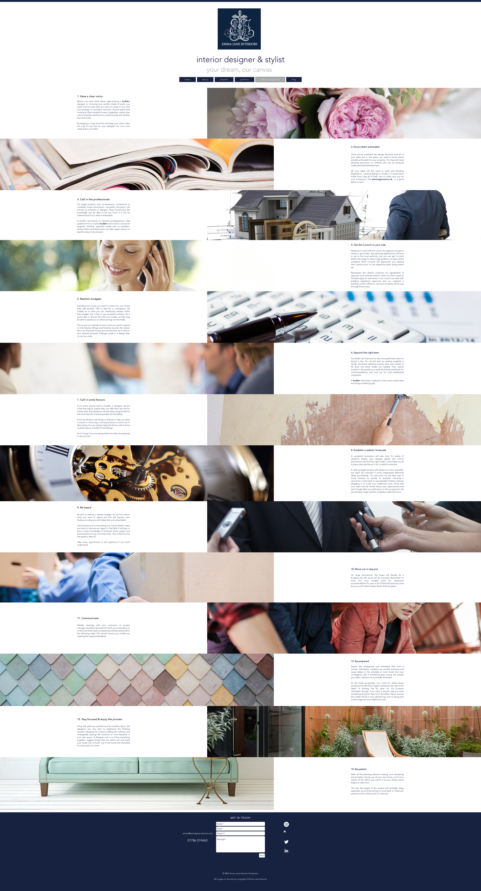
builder (103, 223)
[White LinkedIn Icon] (286, 850)
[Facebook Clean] (286, 833)
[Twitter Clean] (286, 841)
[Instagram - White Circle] (286, 824)
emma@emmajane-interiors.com (198, 833)
